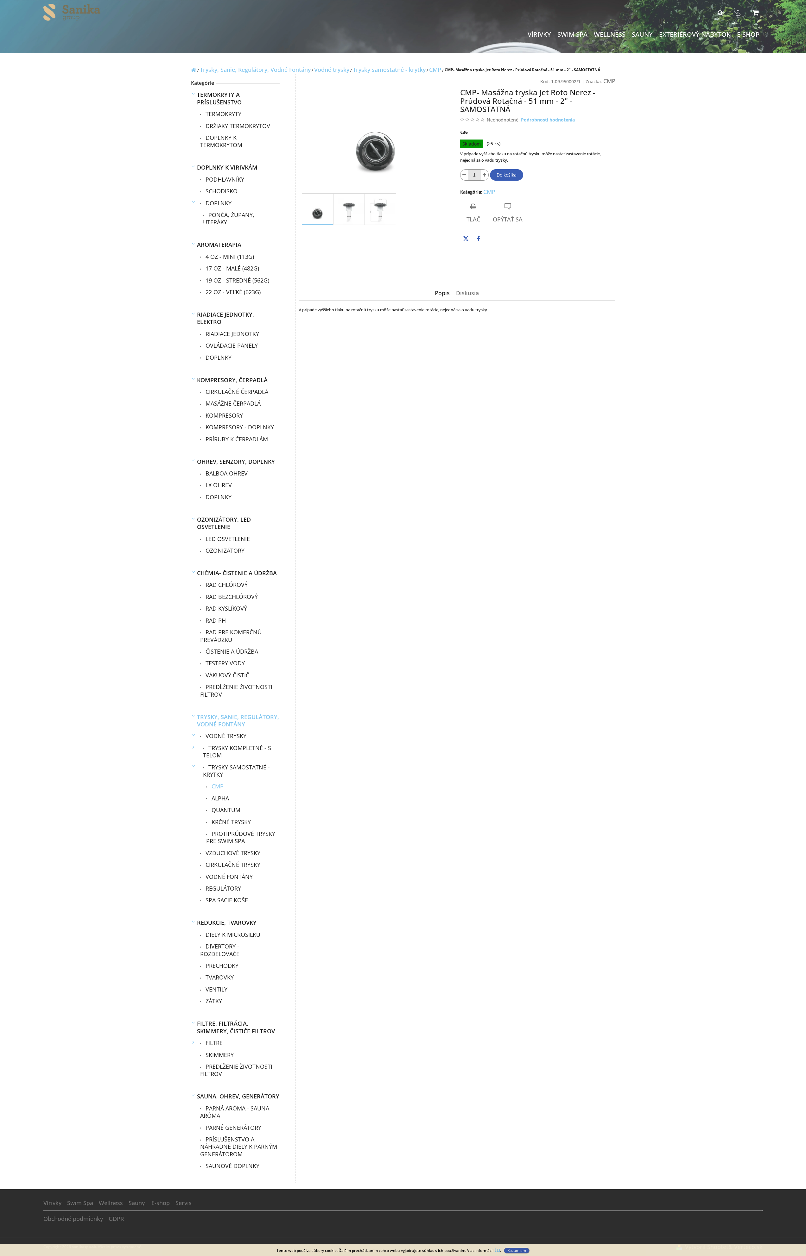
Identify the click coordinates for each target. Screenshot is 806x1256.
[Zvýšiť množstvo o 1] (484, 175)
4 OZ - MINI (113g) (229, 256)
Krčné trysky (230, 822)
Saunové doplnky (231, 1166)
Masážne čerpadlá (232, 403)
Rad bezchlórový (231, 596)
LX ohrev (218, 485)
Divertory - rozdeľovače (219, 949)
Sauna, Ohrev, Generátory (238, 1096)
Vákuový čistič (226, 675)
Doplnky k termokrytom (221, 141)
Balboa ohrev (226, 473)
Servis (183, 1203)
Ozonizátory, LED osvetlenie (224, 523)
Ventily (215, 989)
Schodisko (221, 191)
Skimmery (219, 1055)
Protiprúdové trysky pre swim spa (240, 837)
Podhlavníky (224, 179)
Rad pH (215, 620)
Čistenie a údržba (231, 651)
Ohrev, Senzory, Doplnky (236, 461)
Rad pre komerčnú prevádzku (231, 635)
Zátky (213, 1001)
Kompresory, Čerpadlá (232, 380)
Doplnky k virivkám (227, 167)
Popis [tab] (442, 293)
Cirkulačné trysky (232, 864)
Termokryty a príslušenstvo (219, 98)
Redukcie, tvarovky (227, 922)
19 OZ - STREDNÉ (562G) (236, 280)
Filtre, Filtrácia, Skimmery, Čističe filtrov (236, 1027)
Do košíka (507, 175)
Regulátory (222, 888)
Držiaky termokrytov (237, 126)
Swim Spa (80, 1203)
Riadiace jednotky (231, 334)
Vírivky (52, 1203)
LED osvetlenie (227, 539)
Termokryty (222, 114)
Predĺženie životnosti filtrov (236, 690)
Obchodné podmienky (73, 1218)
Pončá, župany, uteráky (228, 218)
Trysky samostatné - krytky (236, 770)
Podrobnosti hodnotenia (548, 120)
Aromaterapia (219, 244)
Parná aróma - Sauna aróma (234, 1111)
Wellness (111, 1203)
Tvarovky (219, 977)
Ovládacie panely (231, 345)
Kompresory (223, 415)
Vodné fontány (228, 876)
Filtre (213, 1043)
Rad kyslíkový (225, 608)
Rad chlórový (226, 584)
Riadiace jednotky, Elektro (225, 318)
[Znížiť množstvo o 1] (464, 175)
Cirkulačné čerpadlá (236, 391)
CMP (217, 786)
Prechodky (221, 965)
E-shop (160, 1203)
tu (497, 1249)
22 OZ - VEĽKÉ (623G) (232, 292)
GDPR (116, 1218)
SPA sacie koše (226, 900)
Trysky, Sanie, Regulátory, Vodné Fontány (238, 720)
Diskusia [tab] (467, 293)
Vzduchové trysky (232, 853)
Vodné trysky (225, 736)
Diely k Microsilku (232, 934)
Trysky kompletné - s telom (237, 751)
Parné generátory (232, 1127)
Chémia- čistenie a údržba (237, 573)
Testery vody (224, 663)
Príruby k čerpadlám (236, 439)
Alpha (219, 798)
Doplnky (218, 203)
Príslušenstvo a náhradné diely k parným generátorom (238, 1146)
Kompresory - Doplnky (239, 427)
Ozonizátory (224, 550)
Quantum (225, 810)
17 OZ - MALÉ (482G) (231, 268)
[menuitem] (539, 34)
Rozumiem (516, 1250)
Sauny (137, 1203)
